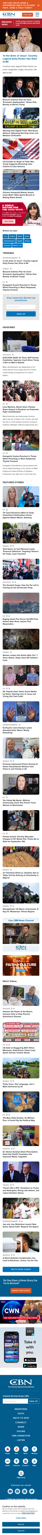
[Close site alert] (38, 5)
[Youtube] (10, 1491)
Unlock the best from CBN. (16, 1396)
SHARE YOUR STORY (21, 1290)
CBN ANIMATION (21, 1435)
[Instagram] (24, 1491)
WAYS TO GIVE (21, 1418)
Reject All (21, 1524)
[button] (36, 15)
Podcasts (7, 245)
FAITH (21, 1413)
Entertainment (9, 241)
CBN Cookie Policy (28, 1513)
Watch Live (17, 245)
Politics (12, 236)
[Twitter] (31, 1491)
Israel (27, 236)
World (20, 236)
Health (19, 241)
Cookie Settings (21, 1518)
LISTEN (21, 1440)
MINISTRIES (21, 1409)
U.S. (5, 236)
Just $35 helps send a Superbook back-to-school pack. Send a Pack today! (19, 5)
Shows (27, 241)
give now (28, 15)
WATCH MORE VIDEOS (21, 1269)
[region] (21, 1517)
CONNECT (21, 1422)
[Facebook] (17, 1491)
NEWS (21, 1426)
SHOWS (21, 1431)
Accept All (21, 1531)
